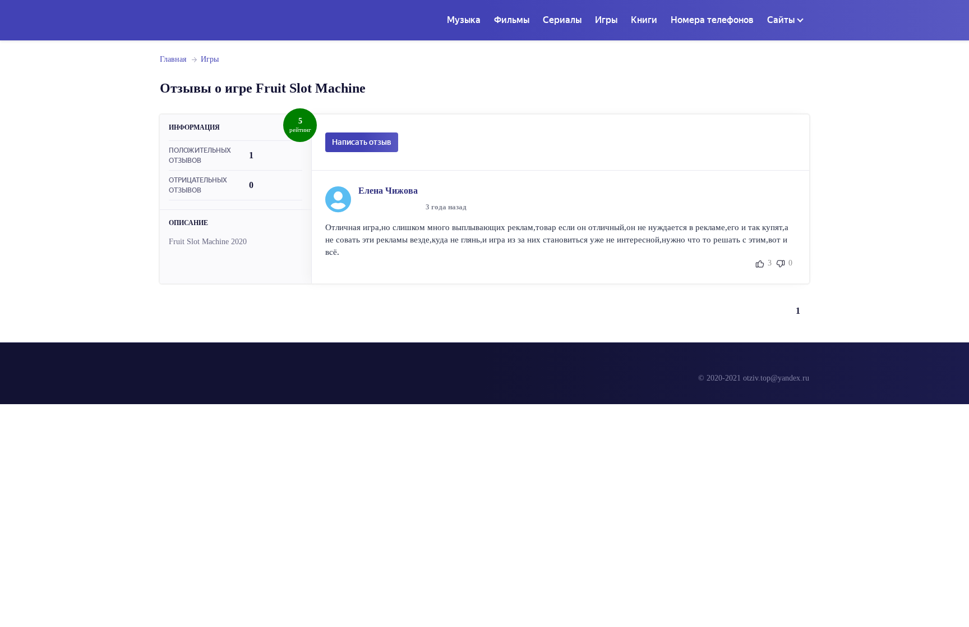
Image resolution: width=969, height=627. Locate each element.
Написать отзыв (361, 142)
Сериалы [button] (562, 20)
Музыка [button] (464, 20)
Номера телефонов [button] (712, 20)
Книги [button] (644, 20)
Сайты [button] (781, 20)
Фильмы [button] (511, 20)
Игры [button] (606, 20)
